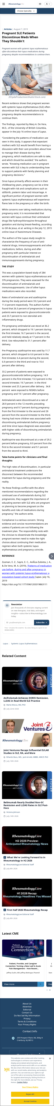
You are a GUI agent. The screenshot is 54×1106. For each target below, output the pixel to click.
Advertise (27, 1006)
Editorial (27, 1009)
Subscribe (40, 622)
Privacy (27, 1018)
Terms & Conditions (27, 1021)
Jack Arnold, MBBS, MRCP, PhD (35, 757)
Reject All (30, 1094)
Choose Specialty (24, 11)
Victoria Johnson (13, 812)
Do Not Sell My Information (27, 1015)
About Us (27, 1003)
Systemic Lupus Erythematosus (24, 643)
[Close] (50, 1058)
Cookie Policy (22, 1082)
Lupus (5, 643)
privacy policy (9, 630)
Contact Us (27, 1012)
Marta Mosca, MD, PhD (15, 705)
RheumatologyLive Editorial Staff (20, 864)
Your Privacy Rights (27, 1024)
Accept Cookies (30, 1101)
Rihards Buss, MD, (14, 757)
